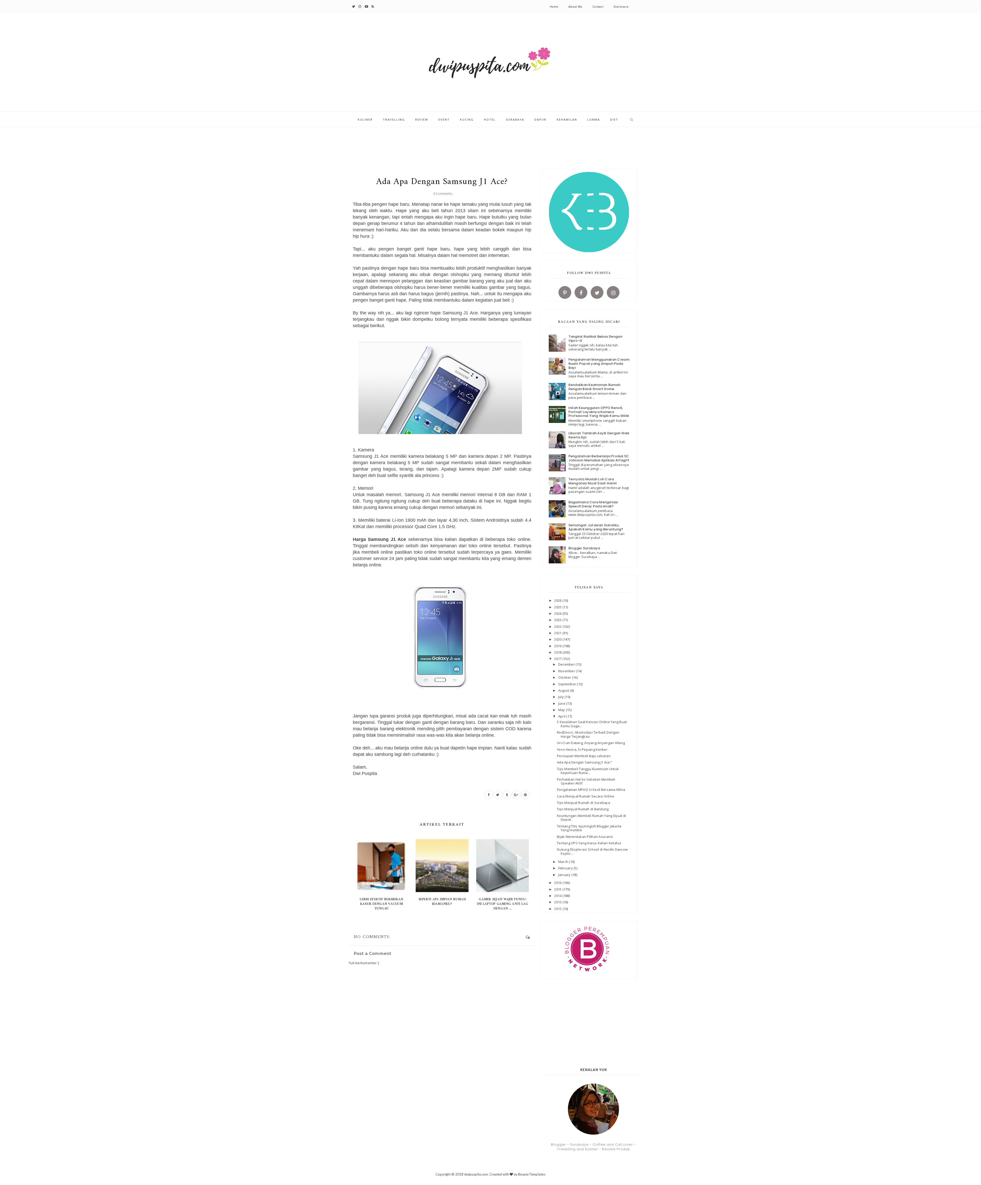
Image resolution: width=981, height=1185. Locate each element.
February (566, 868)
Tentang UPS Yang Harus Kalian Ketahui (589, 843)
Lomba (593, 119)
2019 (558, 646)
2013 (558, 902)
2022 (558, 626)
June (562, 703)
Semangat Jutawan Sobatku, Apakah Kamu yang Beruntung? (595, 527)
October (565, 677)
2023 (558, 620)
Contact (597, 6)
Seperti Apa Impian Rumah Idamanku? (442, 901)
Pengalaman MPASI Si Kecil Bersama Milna (591, 789)
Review (421, 119)
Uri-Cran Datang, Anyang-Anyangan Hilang (591, 742)
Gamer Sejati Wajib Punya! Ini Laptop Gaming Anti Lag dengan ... (502, 903)
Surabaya (515, 119)
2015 (558, 889)
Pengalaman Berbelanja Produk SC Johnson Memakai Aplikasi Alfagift (598, 458)
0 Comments (442, 193)
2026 (558, 600)
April (562, 716)
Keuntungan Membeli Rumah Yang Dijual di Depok (591, 817)
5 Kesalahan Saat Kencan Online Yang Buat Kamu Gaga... (592, 724)
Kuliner (365, 119)
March (563, 861)
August (564, 690)
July (561, 696)
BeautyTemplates (531, 1174)
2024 (558, 613)
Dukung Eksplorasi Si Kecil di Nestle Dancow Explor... (592, 851)
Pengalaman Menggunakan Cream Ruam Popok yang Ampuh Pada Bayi (598, 363)
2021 (558, 633)
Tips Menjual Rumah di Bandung (583, 809)
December (567, 664)
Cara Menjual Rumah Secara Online (585, 796)
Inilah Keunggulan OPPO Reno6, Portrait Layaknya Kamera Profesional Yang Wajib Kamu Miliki (598, 411)
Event (444, 119)
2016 (558, 882)
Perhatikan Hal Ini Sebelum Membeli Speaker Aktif (586, 781)
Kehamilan (567, 119)
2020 (558, 639)
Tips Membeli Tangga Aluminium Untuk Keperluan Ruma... (588, 771)
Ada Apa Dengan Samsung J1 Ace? (584, 762)
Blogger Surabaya (584, 548)
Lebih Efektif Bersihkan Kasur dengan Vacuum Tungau (381, 903)
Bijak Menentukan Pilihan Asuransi (585, 836)
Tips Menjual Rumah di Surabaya (583, 802)
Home (554, 6)
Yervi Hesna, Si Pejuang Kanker (582, 749)
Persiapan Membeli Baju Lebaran (584, 756)
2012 (558, 908)
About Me (575, 6)
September (567, 684)
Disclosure (621, 6)
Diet (614, 119)
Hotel (490, 119)
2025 (558, 607)
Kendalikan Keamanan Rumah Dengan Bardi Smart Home (594, 386)
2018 (558, 652)
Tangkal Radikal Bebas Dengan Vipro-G (595, 338)
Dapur (540, 119)
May (562, 710)
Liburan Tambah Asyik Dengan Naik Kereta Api (598, 435)
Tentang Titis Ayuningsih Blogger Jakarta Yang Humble (589, 828)
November (567, 671)
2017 (558, 658)
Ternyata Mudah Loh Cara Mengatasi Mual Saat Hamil (592, 481)
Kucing (467, 119)
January (564, 874)
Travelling (394, 119)
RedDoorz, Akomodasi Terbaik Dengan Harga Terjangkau (588, 734)
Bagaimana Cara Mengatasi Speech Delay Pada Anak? (593, 504)
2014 (558, 895)
